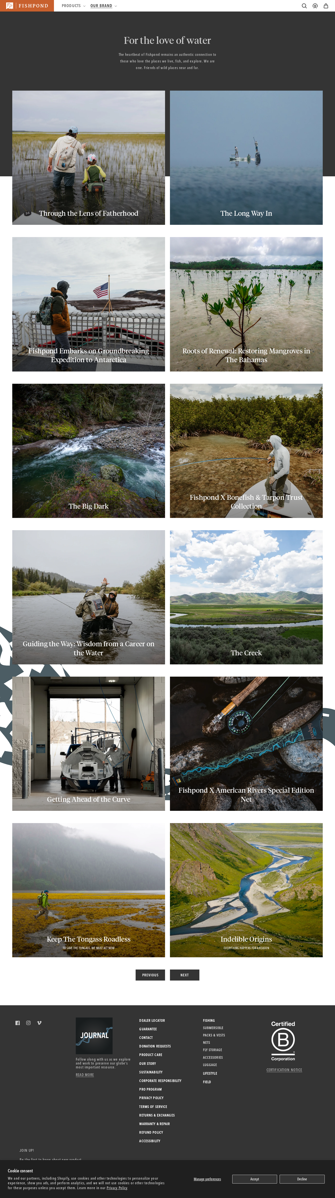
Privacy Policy (117, 1188)
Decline (302, 1179)
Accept (254, 1179)
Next (184, 975)
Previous (150, 975)
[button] (326, 5)
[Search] (304, 5)
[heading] (73, 5)
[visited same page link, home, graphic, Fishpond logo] (27, 6)
